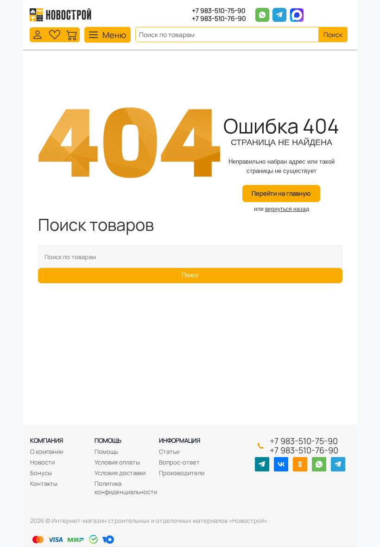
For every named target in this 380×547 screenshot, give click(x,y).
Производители (181, 473)
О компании (46, 451)
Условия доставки (120, 473)
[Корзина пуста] (71, 34)
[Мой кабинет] (37, 34)
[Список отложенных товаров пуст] (54, 34)
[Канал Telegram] (262, 464)
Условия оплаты (117, 462)
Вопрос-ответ (179, 462)
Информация (179, 440)
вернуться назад (287, 209)
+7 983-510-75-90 (219, 11)
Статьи (169, 451)
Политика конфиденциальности (126, 487)
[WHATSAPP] (319, 464)
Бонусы (41, 473)
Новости (42, 462)
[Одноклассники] (300, 464)
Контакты (43, 483)
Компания (46, 440)
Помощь (108, 440)
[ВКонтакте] (281, 464)
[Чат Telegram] (338, 464)
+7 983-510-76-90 (219, 19)
